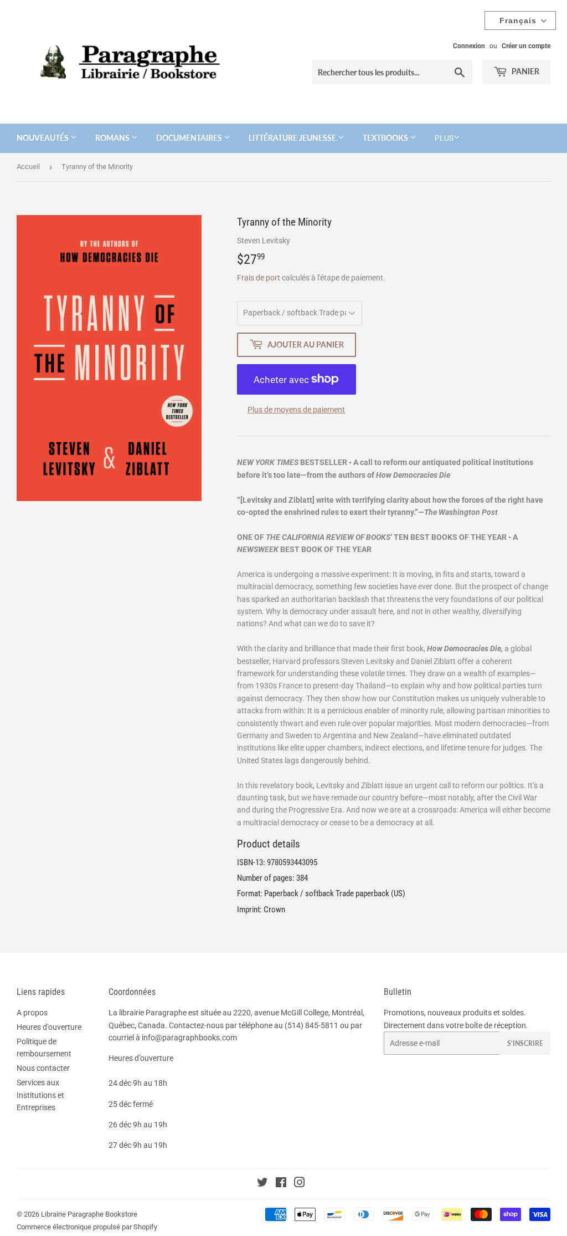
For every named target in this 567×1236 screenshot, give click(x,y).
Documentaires (190, 137)
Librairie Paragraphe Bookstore (89, 1214)
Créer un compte (526, 46)
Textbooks (386, 137)
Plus (444, 138)
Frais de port (258, 277)
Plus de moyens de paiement (296, 409)
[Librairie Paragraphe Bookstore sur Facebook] (281, 1183)
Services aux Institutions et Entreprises (40, 1095)
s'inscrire (525, 1043)
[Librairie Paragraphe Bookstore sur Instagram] (299, 1183)
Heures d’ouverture (49, 1027)
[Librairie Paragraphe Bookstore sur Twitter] (262, 1183)
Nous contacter (43, 1068)
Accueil (28, 166)
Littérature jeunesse (293, 137)
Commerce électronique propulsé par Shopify (87, 1227)
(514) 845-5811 (311, 1025)
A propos (32, 1012)
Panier (524, 71)
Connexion (469, 46)
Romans (113, 137)
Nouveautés (43, 137)
